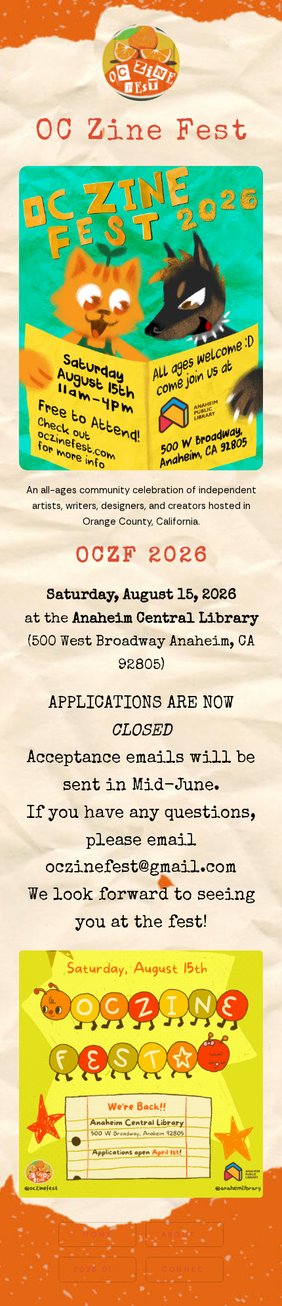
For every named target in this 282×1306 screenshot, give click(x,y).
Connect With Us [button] (192, 1269)
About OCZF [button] (192, 1234)
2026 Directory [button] (104, 1269)
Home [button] (98, 1234)
